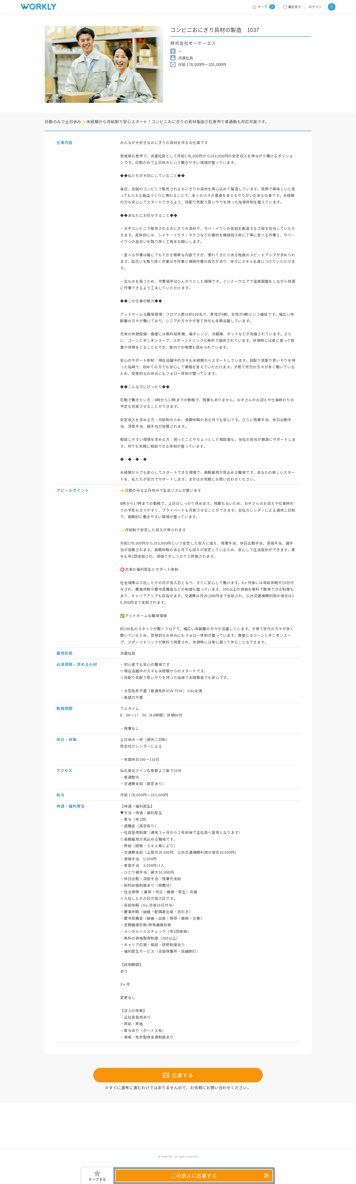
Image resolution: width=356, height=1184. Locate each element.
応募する (181, 1075)
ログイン (315, 6)
